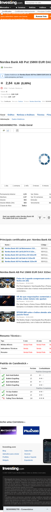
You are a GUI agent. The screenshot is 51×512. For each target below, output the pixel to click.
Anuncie (27, 454)
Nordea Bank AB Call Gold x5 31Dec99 (20, 258)
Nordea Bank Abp (35, 101)
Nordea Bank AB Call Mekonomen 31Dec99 (21, 248)
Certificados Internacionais (25, 11)
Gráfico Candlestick (3, 130)
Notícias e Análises (26, 115)
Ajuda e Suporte (30, 457)
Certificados (7, 11)
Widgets (6, 460)
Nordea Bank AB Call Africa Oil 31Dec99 (20, 255)
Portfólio (6, 457)
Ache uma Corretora (12, 422)
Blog (4, 451)
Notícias (32, 7)
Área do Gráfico (7, 130)
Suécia (20, 101)
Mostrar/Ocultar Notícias (17, 130)
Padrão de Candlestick (13, 363)
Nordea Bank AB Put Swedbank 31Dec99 (21, 261)
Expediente (28, 460)
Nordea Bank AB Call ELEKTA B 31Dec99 (21, 252)
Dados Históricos (18, 119)
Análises (42, 7)
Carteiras (21, 7)
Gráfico (11, 115)
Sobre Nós (28, 451)
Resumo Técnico (10, 335)
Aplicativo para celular (11, 454)
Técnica (40, 115)
